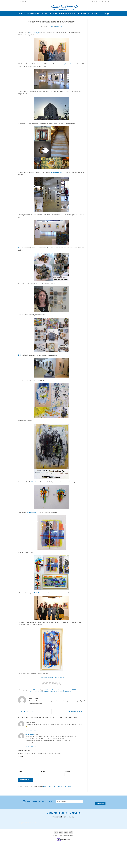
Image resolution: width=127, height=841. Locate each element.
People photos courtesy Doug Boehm (51, 678)
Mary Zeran (35, 482)
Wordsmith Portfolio (65, 13)
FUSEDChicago (34, 32)
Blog (42, 13)
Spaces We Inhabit (68, 691)
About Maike (95, 1)
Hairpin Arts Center (68, 64)
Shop (84, 13)
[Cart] (108, 14)
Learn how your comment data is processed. (57, 786)
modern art (52, 691)
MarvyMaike (58, 26)
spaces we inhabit (56, 172)
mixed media (45, 691)
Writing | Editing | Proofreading (28, 13)
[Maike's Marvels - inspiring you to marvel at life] (63, 7)
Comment (21, 756)
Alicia (20, 248)
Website (67, 771)
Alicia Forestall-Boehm (50, 690)
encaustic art (68, 690)
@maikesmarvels (68, 817)
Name (20, 771)
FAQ (102, 1)
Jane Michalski (30, 734)
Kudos (55, 13)
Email (43, 771)
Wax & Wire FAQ (92, 13)
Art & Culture (51, 19)
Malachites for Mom (27, 711)
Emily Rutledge (61, 690)
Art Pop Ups (78, 13)
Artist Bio (48, 13)
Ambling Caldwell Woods (74, 711)
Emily (20, 355)
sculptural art (59, 691)
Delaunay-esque (32, 512)
